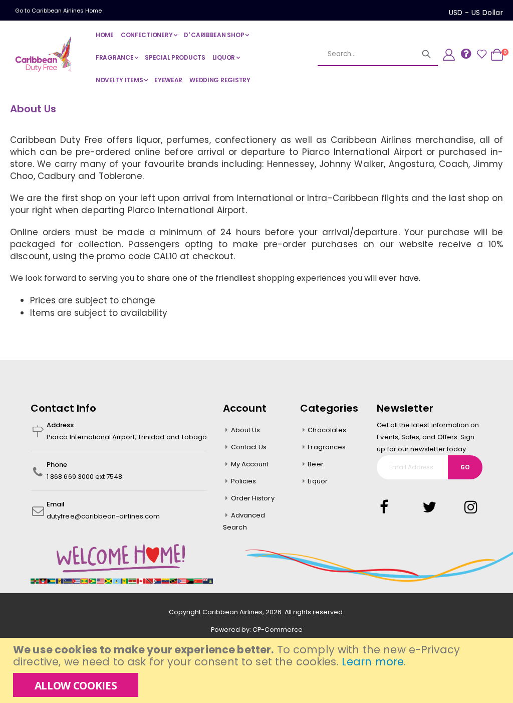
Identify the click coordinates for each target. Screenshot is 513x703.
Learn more (373, 661)
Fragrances (327, 447)
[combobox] (366, 54)
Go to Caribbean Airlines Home (58, 11)
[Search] (426, 54)
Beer (315, 464)
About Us (246, 430)
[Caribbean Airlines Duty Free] (45, 54)
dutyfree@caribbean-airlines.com (103, 516)
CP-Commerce (277, 629)
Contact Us (249, 447)
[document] (257, 670)
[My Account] (449, 55)
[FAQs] (466, 53)
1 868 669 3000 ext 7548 (85, 476)
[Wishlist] (481, 55)
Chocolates (327, 430)
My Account (250, 464)
